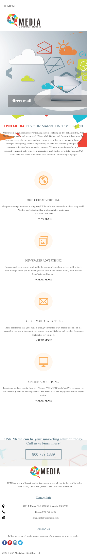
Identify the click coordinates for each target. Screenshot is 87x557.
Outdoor (43, 180)
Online (43, 362)
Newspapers (43, 241)
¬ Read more (43, 400)
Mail (43, 301)
